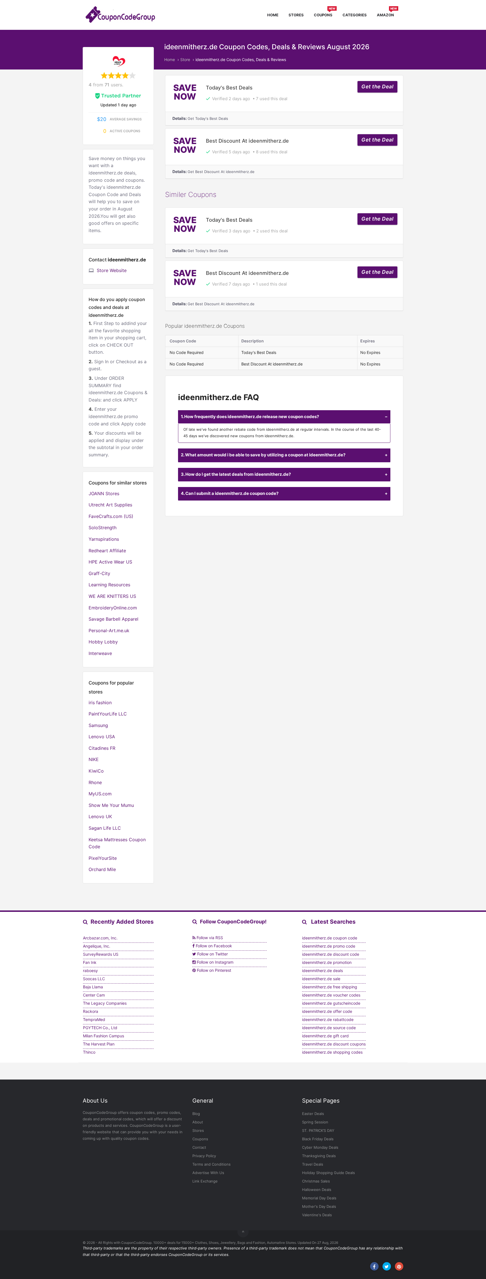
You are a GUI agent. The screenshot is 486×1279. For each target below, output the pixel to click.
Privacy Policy (204, 1156)
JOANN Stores (104, 493)
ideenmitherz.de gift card (325, 1035)
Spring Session (315, 1122)
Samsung (98, 725)
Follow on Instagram (214, 962)
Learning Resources (109, 584)
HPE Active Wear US (110, 562)
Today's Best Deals (229, 87)
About (197, 1122)
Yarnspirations (104, 539)
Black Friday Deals (318, 1139)
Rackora (90, 1011)
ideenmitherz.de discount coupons (334, 1044)
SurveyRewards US (100, 954)
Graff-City (99, 573)
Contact (199, 1147)
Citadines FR (102, 748)
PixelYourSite (103, 858)
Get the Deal (377, 86)
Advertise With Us (208, 1172)
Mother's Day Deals (319, 1206)
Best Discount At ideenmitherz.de (247, 141)
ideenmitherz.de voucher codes (331, 995)
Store (185, 59)
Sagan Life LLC (105, 828)
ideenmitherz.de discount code (330, 954)
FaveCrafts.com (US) (111, 516)
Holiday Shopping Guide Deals (328, 1172)
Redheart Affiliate (107, 550)
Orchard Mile (102, 869)
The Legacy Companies (105, 1003)
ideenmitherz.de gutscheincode (331, 1003)
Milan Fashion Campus (103, 1035)
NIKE (94, 759)
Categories (355, 15)
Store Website (112, 270)
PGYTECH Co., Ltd (100, 1027)
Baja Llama (93, 986)
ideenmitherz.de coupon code (329, 937)
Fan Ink (89, 962)
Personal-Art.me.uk (109, 630)
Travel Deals (312, 1164)
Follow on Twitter (212, 954)
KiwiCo (96, 771)
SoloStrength (102, 527)
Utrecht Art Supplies (110, 505)
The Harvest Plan (98, 1044)
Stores (296, 15)
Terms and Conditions (211, 1164)
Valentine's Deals (317, 1215)
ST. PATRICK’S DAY (318, 1130)
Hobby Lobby (103, 642)
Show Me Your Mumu (111, 805)
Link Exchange (205, 1181)
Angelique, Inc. (96, 946)
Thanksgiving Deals (319, 1156)
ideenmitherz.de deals (322, 970)
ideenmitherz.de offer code (327, 1011)
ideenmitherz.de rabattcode (328, 1019)
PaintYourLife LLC (108, 714)
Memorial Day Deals (319, 1198)
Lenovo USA (102, 736)
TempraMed (94, 1019)
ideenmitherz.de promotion (327, 962)
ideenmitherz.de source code (329, 1027)
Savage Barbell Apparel (113, 619)
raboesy (90, 970)
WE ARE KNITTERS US (112, 596)
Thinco (89, 1052)
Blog (196, 1113)
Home (272, 15)
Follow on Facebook (213, 945)
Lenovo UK (100, 816)
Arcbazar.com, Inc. (100, 937)
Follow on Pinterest (213, 970)
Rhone (95, 782)
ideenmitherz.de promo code (328, 946)
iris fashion (100, 702)
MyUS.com (100, 793)
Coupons (324, 14)
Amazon (387, 14)
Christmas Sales (316, 1181)
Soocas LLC (94, 978)
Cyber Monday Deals (320, 1147)
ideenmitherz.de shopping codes (332, 1052)
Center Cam (94, 995)
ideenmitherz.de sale (321, 978)
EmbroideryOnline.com (113, 608)
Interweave (100, 653)
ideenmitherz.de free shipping (329, 986)
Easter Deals (313, 1113)
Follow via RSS (209, 937)
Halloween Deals (316, 1189)
